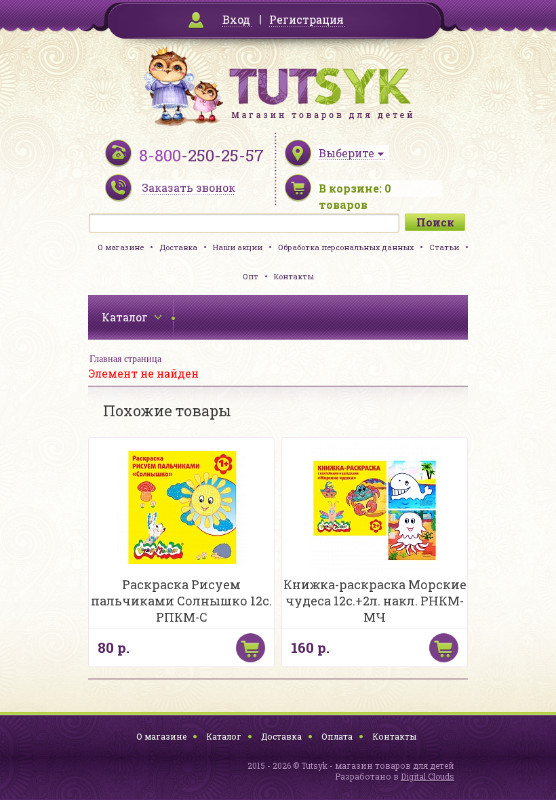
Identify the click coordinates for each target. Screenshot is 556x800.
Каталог (223, 736)
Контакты (294, 276)
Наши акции (237, 247)
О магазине (121, 247)
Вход (236, 19)
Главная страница (125, 359)
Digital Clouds (427, 776)
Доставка (178, 247)
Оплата (337, 736)
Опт (250, 276)
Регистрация (306, 19)
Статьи (444, 247)
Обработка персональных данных (346, 247)
